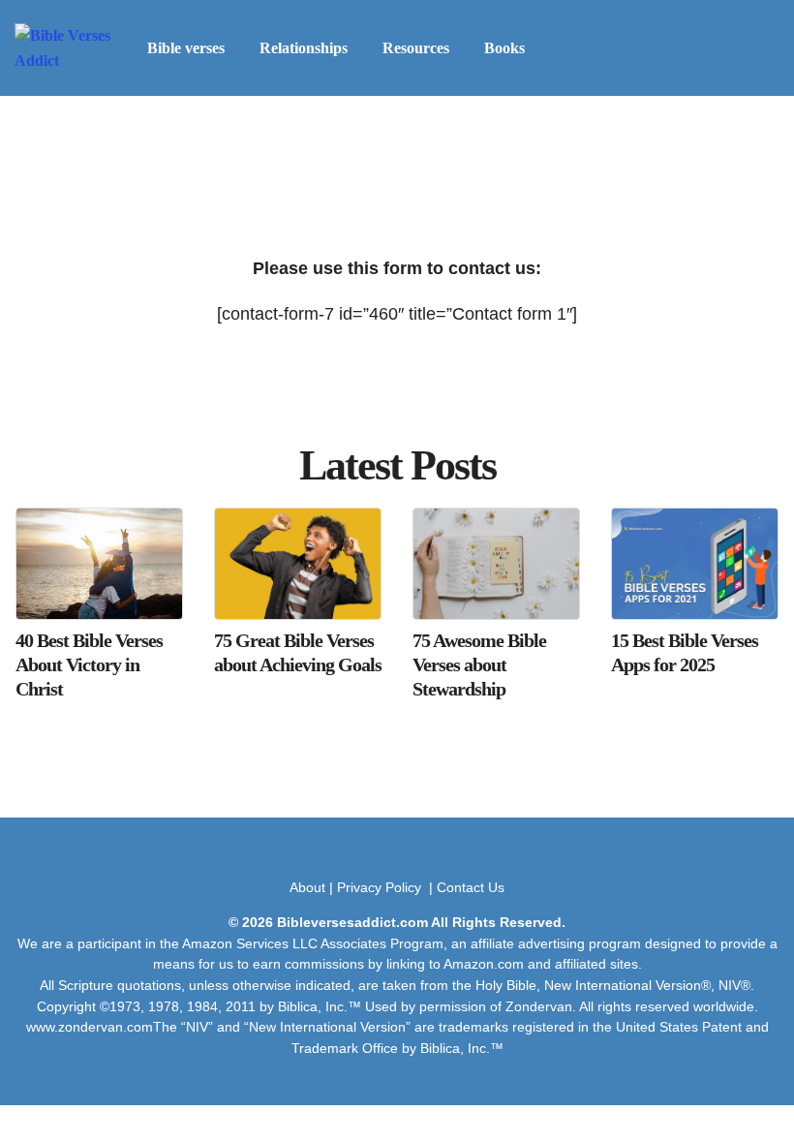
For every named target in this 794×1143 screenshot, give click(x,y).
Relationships (304, 48)
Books (504, 48)
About (307, 887)
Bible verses (186, 48)
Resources (415, 48)
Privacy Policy (381, 887)
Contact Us (470, 887)
